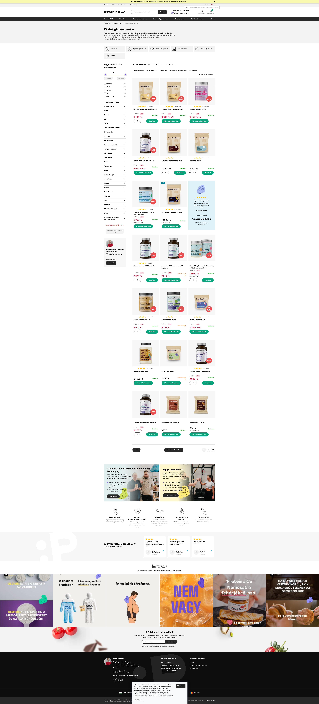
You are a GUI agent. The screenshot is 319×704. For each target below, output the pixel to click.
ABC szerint (193, 70)
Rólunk (106, 5)
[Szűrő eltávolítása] (157, 65)
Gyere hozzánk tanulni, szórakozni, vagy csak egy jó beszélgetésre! (159, 570)
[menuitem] (108, 19)
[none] (158, 646)
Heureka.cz (201, 224)
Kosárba (152, 121)
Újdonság (115, 90)
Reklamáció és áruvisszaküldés (171, 668)
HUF (206, 4)
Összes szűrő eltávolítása (168, 64)
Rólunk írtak (194, 668)
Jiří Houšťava (201, 700)
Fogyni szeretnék (170, 495)
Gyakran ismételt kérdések (198, 665)
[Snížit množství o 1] (135, 121)
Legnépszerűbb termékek (178, 70)
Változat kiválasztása (171, 121)
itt (172, 695)
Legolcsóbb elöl (151, 70)
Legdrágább (163, 70)
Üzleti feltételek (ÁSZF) (169, 671)
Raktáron (115, 83)
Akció (115, 87)
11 (213, 450)
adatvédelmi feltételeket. (168, 646)
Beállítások (139, 700)
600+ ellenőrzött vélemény (113, 546)
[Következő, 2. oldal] (208, 450)
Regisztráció (113, 496)
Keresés (162, 12)
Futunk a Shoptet (210, 700)
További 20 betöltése (173, 450)
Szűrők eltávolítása (114, 225)
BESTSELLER (115, 96)
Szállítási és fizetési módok (119, 5)
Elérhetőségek (134, 5)
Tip (115, 93)
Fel (137, 450)
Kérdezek (111, 263)
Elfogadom (180, 686)
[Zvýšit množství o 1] (140, 121)
